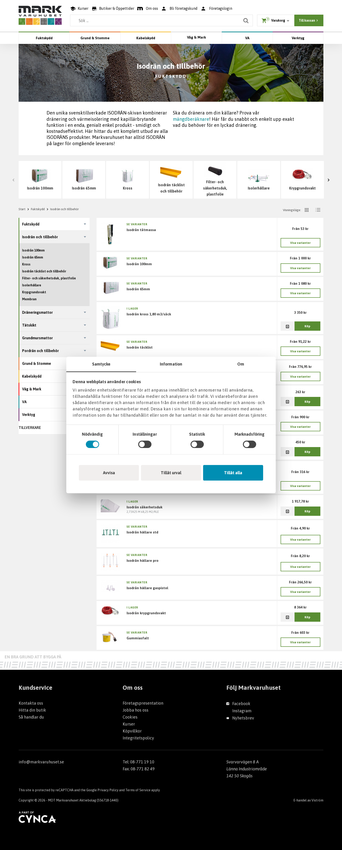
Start (22, 209)
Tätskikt (29, 325)
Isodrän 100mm (40, 188)
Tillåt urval (171, 472)
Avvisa (109, 472)
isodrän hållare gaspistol (147, 588)
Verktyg (298, 38)
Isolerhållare (259, 188)
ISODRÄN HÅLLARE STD (142, 532)
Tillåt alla (233, 472)
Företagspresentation (143, 703)
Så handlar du (31, 717)
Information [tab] (171, 364)
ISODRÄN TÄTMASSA (141, 230)
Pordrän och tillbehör (40, 351)
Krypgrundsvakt (302, 188)
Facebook (241, 703)
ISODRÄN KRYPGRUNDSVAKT (146, 613)
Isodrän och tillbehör (40, 237)
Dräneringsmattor (37, 312)
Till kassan (307, 20)
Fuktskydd (44, 38)
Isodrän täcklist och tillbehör (171, 188)
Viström (317, 800)
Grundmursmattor (37, 338)
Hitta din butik (32, 710)
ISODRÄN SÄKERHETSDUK (144, 507)
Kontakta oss (31, 703)
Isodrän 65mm (84, 188)
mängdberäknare (191, 119)
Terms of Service (138, 790)
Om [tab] (240, 364)
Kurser (129, 724)
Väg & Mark (196, 37)
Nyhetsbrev (243, 718)
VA (247, 38)
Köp (307, 326)
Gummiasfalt (138, 638)
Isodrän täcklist (140, 347)
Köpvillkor (132, 731)
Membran (29, 299)
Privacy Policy (107, 790)
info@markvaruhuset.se (41, 761)
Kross (127, 188)
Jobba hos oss (135, 710)
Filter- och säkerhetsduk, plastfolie (215, 188)
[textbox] (161, 20)
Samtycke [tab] (101, 364)
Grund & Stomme (95, 38)
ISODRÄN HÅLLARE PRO (142, 560)
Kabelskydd (145, 38)
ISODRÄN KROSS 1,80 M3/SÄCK (149, 314)
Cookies (130, 717)
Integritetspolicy (138, 738)
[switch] (144, 444)
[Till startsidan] (40, 15)
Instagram (241, 710)
